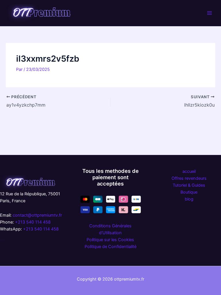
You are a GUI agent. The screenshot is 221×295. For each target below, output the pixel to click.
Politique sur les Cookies (110, 239)
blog (189, 199)
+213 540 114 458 (33, 222)
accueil (189, 171)
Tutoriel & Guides (189, 185)
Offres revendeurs (189, 178)
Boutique (188, 192)
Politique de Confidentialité (110, 246)
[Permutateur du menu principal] (209, 13)
